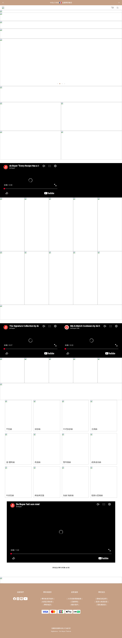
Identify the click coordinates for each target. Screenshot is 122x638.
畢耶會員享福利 (47, 599)
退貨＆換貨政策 (101, 602)
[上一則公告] (3, 3)
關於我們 (74, 605)
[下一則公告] (119, 3)
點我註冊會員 (47, 602)
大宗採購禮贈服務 (74, 599)
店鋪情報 (74, 602)
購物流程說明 (102, 599)
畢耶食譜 (47, 605)
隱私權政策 (101, 605)
